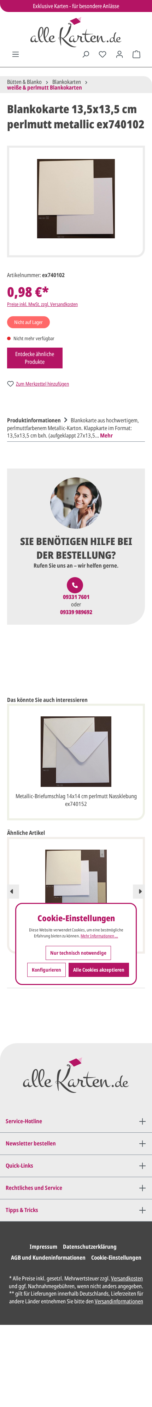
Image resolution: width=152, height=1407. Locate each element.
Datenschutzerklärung (90, 1246)
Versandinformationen (119, 1301)
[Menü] (15, 54)
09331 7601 (76, 597)
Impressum (43, 1246)
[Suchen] (85, 54)
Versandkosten (127, 1278)
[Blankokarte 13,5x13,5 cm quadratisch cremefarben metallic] (76, 885)
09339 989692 (76, 612)
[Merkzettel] (102, 54)
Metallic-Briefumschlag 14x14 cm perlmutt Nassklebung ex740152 (76, 800)
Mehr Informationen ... (99, 936)
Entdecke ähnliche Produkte (34, 358)
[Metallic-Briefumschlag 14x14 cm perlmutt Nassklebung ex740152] (76, 751)
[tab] (74, 427)
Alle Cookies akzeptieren (98, 969)
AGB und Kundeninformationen (48, 1257)
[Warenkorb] (136, 54)
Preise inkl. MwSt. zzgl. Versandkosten (42, 304)
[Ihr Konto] (119, 54)
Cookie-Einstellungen (116, 1257)
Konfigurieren (46, 969)
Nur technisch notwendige (78, 952)
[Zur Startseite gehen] (76, 32)
